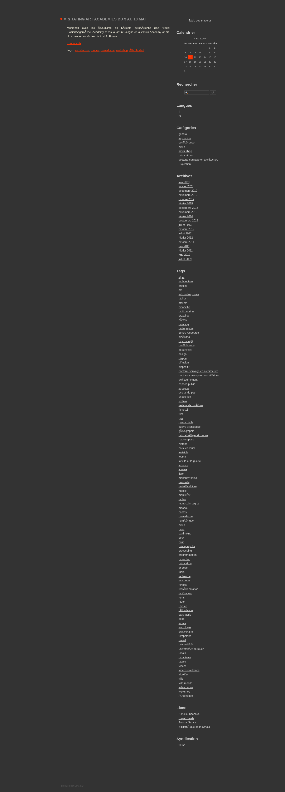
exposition (185, 138)
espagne (184, 388)
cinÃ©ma (184, 336)
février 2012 (186, 237)
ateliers (183, 302)
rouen (182, 601)
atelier (182, 298)
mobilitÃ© (184, 495)
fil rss (182, 745)
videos (183, 666)
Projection (185, 164)
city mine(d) (186, 341)
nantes (183, 512)
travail (182, 640)
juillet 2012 (185, 233)
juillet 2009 (185, 259)
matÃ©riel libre (188, 486)
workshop (122, 50)
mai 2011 (184, 246)
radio (181, 571)
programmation (188, 554)
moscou (183, 507)
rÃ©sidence (186, 610)
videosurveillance (189, 670)
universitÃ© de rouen (191, 648)
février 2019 (186, 203)
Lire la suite (74, 43)
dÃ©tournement (188, 379)
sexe (181, 618)
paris (181, 529)
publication (185, 563)
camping (184, 324)
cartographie (186, 328)
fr (179, 111)
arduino (183, 285)
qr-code (183, 567)
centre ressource (189, 332)
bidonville (184, 307)
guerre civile (186, 422)
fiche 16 (183, 409)
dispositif (184, 366)
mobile (95, 50)
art (180, 290)
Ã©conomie (186, 695)
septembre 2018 (188, 207)
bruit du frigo (186, 311)
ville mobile (185, 683)
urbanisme (185, 657)
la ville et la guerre (190, 461)
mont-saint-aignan (189, 503)
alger (181, 277)
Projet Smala (186, 718)
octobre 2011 (186, 242)
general (183, 134)
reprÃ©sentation (188, 589)
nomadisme (108, 50)
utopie (182, 661)
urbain (182, 653)
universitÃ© (186, 644)
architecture (82, 50)
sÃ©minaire (186, 631)
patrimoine (185, 533)
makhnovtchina (188, 477)
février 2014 (186, 216)
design (183, 354)
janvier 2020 (186, 186)
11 (190, 57)
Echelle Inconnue (189, 713)
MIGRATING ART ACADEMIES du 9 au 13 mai (103, 19)
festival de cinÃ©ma (191, 405)
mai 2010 (184, 254)
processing (185, 550)
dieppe (183, 358)
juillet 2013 (185, 224)
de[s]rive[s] (185, 349)
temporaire (185, 635)
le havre (183, 465)
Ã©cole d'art (136, 50)
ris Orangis (185, 593)
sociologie (185, 627)
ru (180, 115)
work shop (185, 151)
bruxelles (184, 315)
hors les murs (187, 448)
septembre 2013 (188, 220)
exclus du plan (187, 392)
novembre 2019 (188, 194)
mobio (182, 499)
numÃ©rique (186, 520)
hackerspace (186, 439)
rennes (183, 584)
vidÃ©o (183, 674)
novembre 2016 (188, 212)
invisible (183, 452)
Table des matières (200, 20)
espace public (187, 384)
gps (181, 418)
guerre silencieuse (190, 426)
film (181, 413)
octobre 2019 (186, 199)
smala (182, 623)
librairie (183, 469)
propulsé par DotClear (72, 785)
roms (182, 597)
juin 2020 (184, 182)
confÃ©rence (186, 142)
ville (181, 678)
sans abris (185, 614)
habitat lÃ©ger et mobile (193, 435)
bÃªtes (183, 320)
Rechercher (187, 84)
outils (182, 146)
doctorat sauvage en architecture (198, 159)
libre (181, 473)
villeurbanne (186, 687)
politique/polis (187, 546)
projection (184, 559)
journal (183, 456)
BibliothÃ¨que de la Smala (194, 726)
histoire (183, 443)
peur (181, 537)
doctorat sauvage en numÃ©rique (199, 375)
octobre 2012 (186, 229)
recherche (184, 576)
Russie (183, 606)
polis (181, 542)
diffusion (184, 362)
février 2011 (186, 250)
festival (183, 401)
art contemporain (189, 294)
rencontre (184, 580)
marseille (184, 482)
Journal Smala (187, 722)
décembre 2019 (188, 190)
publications (186, 155)
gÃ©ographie (186, 430)
